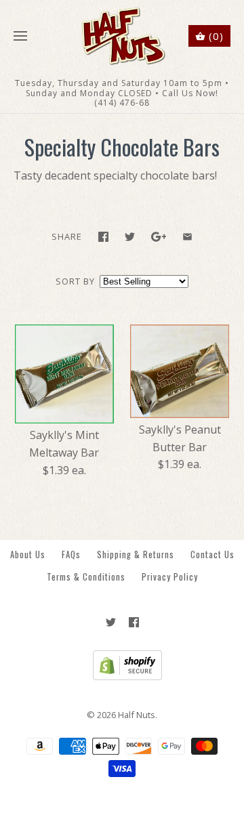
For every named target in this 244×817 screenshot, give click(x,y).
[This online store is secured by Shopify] (122, 677)
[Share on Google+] (159, 237)
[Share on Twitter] (130, 237)
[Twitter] (111, 622)
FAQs (71, 554)
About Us (27, 554)
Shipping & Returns (135, 554)
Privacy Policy (170, 576)
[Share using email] (187, 237)
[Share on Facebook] (103, 237)
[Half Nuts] (122, 36)
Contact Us (212, 554)
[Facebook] (134, 622)
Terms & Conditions (86, 576)
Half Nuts (136, 715)
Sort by (75, 281)
